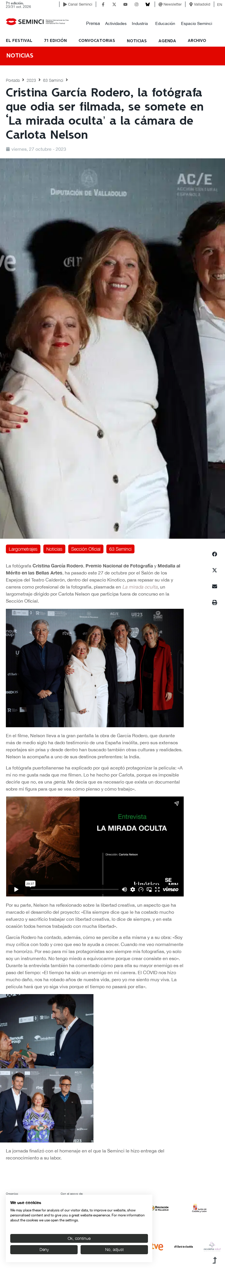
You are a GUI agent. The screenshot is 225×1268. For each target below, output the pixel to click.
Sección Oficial (85, 549)
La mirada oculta (140, 586)
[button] (93, 23)
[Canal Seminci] (65, 4)
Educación (165, 23)
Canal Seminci (80, 4)
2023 (31, 80)
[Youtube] (125, 4)
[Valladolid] (191, 4)
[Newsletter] (160, 4)
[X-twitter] (114, 4)
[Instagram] (136, 4)
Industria (140, 23)
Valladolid (202, 4)
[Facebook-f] (103, 4)
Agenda (167, 41)
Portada (13, 80)
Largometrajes (23, 549)
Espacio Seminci (196, 23)
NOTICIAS (137, 41)
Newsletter (172, 4)
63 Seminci (53, 80)
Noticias (54, 549)
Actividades (116, 23)
